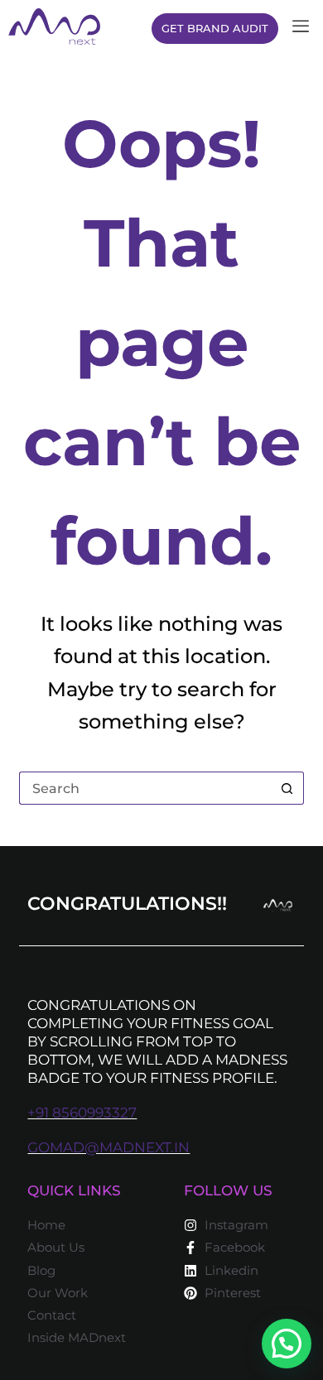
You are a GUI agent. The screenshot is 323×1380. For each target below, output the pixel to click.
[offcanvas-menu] (301, 27)
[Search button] (287, 788)
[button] (286, 1343)
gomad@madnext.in (108, 1147)
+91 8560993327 (82, 1112)
